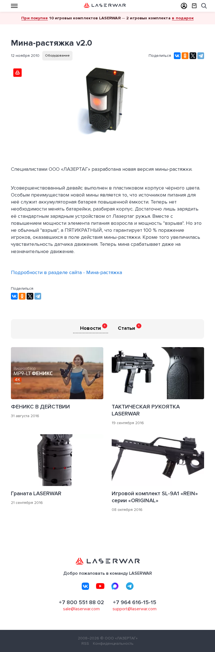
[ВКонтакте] (177, 55)
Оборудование (57, 55)
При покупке (34, 17)
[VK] (85, 586)
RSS (85, 643)
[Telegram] (200, 55)
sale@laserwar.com (81, 609)
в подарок (182, 17)
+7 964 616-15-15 (134, 602)
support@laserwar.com (134, 609)
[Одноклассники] (185, 55)
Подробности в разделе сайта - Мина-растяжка (66, 272)
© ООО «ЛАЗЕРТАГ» (118, 638)
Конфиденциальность (113, 643)
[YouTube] (100, 586)
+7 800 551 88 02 (81, 602)
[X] (193, 55)
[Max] (115, 586)
